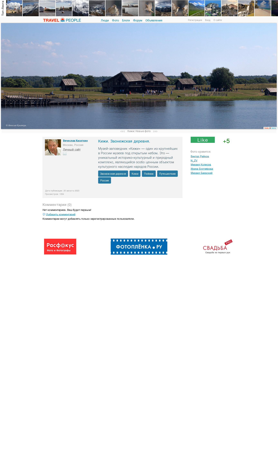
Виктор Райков (200, 156)
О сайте (217, 20)
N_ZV (194, 160)
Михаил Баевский (202, 173)
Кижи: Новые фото (139, 131)
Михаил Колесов (201, 164)
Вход (207, 20)
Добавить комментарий (60, 214)
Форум (137, 20)
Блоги (126, 20)
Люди (105, 20)
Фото (115, 20)
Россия (104, 180)
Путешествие (167, 173)
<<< (122, 131)
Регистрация (195, 20)
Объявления (153, 20)
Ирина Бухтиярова (202, 169)
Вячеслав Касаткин (75, 140)
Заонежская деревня (113, 173)
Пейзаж (149, 173)
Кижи (135, 173)
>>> (155, 131)
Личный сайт (72, 149)
